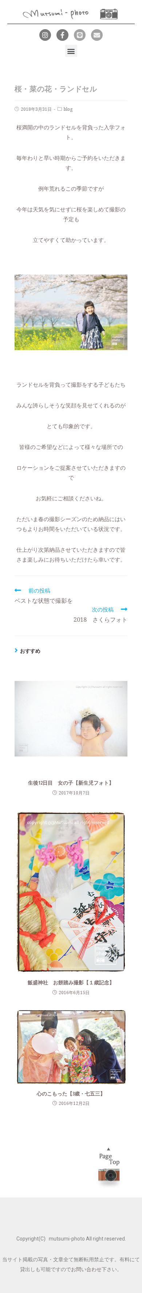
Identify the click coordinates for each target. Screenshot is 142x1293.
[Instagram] (45, 35)
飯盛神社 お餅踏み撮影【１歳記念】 (71, 982)
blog (68, 109)
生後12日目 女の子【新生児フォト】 (71, 782)
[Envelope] (97, 35)
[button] (71, 51)
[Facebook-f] (62, 35)
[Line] (80, 35)
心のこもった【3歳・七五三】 (71, 1093)
